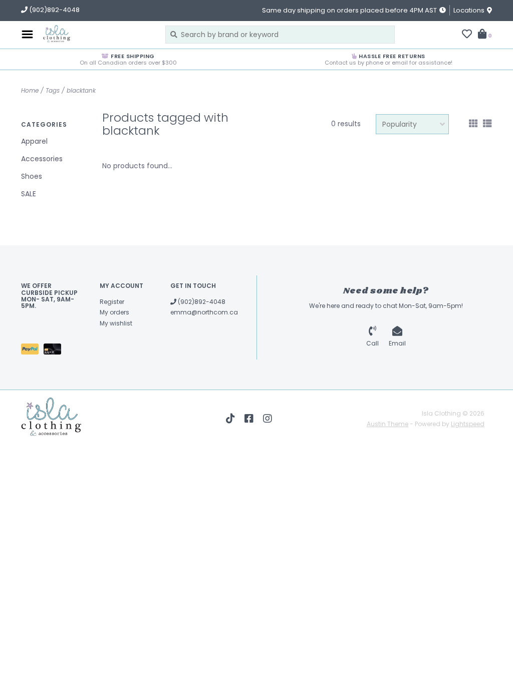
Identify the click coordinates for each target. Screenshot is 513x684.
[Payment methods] (32, 351)
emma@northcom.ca (204, 312)
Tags (53, 90)
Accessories (42, 159)
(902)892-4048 (200, 301)
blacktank (81, 90)
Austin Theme (387, 424)
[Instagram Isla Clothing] (267, 419)
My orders (114, 312)
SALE (28, 194)
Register (112, 301)
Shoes (31, 176)
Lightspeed (467, 424)
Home (30, 90)
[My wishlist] (467, 35)
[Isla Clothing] (96, 34)
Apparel (34, 141)
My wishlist (116, 323)
